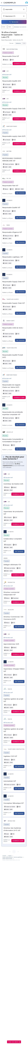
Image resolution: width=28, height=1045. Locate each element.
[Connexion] (26, 2)
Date (24, 43)
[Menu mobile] (1, 2)
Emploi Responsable (7, 858)
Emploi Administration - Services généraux (12, 857)
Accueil (4, 855)
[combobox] (14, 9)
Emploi (10, 855)
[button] (24, 9)
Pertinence (18, 43)
